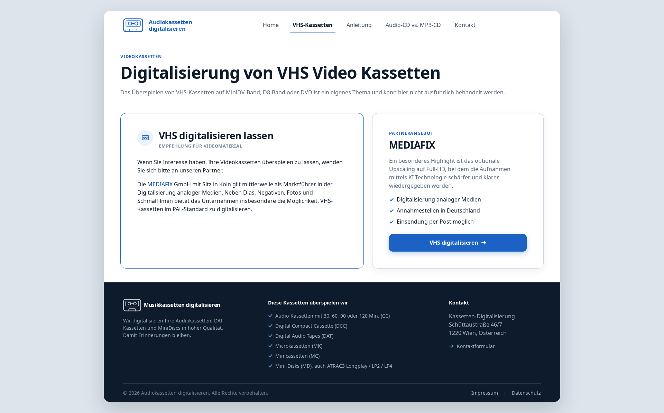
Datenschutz (526, 392)
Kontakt (465, 25)
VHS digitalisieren (454, 242)
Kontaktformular (476, 346)
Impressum (484, 392)
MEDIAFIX (160, 184)
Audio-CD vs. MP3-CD (413, 25)
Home (271, 25)
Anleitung (359, 25)
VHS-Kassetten (313, 25)
